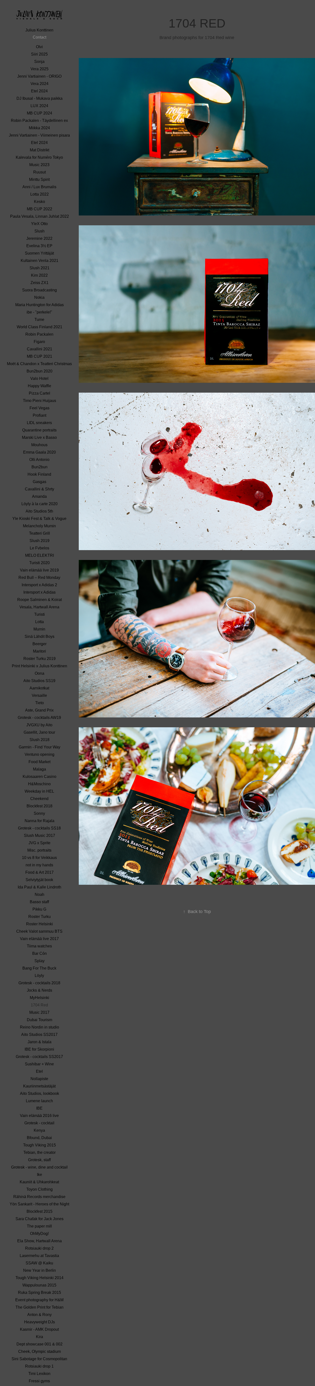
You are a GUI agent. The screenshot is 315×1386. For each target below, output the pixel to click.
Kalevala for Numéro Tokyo (39, 157)
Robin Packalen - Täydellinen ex (39, 120)
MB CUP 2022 (39, 209)
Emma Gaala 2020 (39, 452)
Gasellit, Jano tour (39, 732)
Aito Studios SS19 (39, 681)
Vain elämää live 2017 (39, 939)
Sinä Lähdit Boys (39, 636)
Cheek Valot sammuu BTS (39, 931)
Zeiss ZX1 (39, 283)
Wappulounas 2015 (39, 1285)
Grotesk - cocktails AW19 (39, 717)
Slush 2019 (39, 541)
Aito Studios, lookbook (39, 1093)
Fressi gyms (39, 1381)
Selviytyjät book (39, 880)
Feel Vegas (39, 408)
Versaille (39, 695)
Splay (39, 961)
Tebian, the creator (39, 1152)
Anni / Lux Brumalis (39, 187)
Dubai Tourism (39, 1020)
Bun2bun (39, 467)
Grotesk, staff (39, 1160)
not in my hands (39, 865)
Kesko (39, 202)
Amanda (39, 496)
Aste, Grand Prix (39, 710)
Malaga (39, 769)
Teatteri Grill (39, 533)
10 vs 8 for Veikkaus (39, 858)
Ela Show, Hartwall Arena (39, 1241)
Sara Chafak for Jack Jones (39, 1219)
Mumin (39, 629)
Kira (39, 1337)
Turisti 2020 (39, 563)
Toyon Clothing (39, 1189)
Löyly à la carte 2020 (39, 504)
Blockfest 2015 (39, 1211)
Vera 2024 (39, 84)
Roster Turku (39, 916)
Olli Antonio (39, 459)
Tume (39, 319)
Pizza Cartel (39, 393)
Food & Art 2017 (39, 872)
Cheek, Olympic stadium (39, 1351)
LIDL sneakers (39, 423)
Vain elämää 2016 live (39, 1116)
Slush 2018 (39, 740)
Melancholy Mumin (39, 526)
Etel (39, 1071)
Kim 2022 (39, 275)
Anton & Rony (39, 1315)
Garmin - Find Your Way (39, 747)
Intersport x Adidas (39, 592)
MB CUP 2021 (39, 356)
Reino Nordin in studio (39, 1027)
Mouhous (39, 445)
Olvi (39, 47)
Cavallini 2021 (39, 349)
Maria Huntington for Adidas (39, 305)
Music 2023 (39, 165)
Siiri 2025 (39, 54)
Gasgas (39, 482)
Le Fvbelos (39, 548)
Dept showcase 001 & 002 (39, 1344)
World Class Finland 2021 (39, 327)
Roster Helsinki (39, 924)
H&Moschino (39, 784)
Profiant (39, 415)
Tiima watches (39, 946)
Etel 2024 (39, 91)
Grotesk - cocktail (39, 1123)
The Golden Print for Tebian (39, 1307)
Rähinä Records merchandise (39, 1197)
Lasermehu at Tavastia (39, 1256)
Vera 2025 (39, 69)
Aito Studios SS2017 (39, 1034)
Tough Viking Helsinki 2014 (39, 1278)
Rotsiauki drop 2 (39, 1248)
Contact (39, 37)
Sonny (39, 813)
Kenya (39, 1130)
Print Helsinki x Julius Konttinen (39, 666)
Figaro (39, 342)
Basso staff (39, 902)
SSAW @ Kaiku (39, 1263)
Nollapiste (39, 1079)
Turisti (39, 614)
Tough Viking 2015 (39, 1145)
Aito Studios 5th (39, 511)
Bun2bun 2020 (39, 371)
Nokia (39, 297)
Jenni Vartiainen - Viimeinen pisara (39, 135)
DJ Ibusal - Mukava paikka (39, 98)
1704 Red (39, 1005)
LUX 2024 (39, 106)
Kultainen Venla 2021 (39, 260)
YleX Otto (39, 224)
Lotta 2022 (39, 194)
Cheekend (39, 799)
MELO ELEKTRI (39, 555)
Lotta (39, 622)
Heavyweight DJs (39, 1322)
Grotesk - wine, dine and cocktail (39, 1167)
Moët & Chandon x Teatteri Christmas (39, 364)
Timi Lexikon (39, 1374)
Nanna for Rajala (39, 821)
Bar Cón (39, 953)
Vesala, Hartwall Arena (39, 607)
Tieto (39, 703)
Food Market (39, 762)
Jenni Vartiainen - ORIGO (39, 76)
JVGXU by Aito (39, 725)
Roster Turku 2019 (39, 659)
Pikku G (39, 909)
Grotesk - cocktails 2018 (39, 983)
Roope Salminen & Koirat (39, 600)
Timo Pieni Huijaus (39, 401)
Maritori (39, 651)
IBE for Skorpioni (39, 1049)
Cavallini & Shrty (39, 489)
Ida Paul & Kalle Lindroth (39, 887)
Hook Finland (39, 474)
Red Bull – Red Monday (39, 577)
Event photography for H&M (39, 1300)
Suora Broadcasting (39, 290)
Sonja (39, 61)
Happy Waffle (39, 386)
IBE (39, 1108)
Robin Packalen (39, 334)
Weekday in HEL (39, 791)
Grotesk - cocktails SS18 (39, 828)
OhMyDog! (39, 1233)
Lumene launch (39, 1101)
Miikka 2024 (39, 128)
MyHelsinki (39, 998)
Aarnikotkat (39, 688)
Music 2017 (39, 1012)
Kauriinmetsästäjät (39, 1086)
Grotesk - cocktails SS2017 (39, 1057)
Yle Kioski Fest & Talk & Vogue (39, 518)
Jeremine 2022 (39, 238)
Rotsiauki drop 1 (39, 1366)
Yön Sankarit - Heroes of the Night (39, 1204)
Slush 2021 (39, 268)
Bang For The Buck (39, 968)
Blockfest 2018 (39, 806)
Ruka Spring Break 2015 (39, 1292)
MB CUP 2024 (39, 113)
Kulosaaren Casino (39, 776)
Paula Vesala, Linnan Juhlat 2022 (39, 216)
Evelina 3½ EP (39, 246)
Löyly (39, 975)
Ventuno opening (39, 754)
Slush (39, 231)
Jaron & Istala (39, 1042)
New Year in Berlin (39, 1270)
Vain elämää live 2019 (39, 570)
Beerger (39, 644)
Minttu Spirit (39, 179)
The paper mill (39, 1226)
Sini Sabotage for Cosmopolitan (39, 1359)
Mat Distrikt (39, 150)
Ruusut (39, 172)
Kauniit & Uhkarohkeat (39, 1182)
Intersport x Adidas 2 (39, 585)
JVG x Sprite (39, 843)
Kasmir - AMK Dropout (39, 1329)
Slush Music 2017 (39, 835)
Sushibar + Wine (39, 1064)
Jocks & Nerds (39, 990)
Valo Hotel (39, 378)
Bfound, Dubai (39, 1138)
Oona (39, 673)
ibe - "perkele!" (39, 312)
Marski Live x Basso (39, 437)
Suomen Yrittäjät (39, 253)
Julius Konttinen (39, 30)
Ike (39, 1174)
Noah (39, 894)
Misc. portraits (39, 850)
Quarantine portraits (39, 430)
